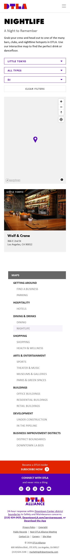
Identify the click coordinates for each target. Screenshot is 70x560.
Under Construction (32, 419)
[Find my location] (61, 119)
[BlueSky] (42, 489)
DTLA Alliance (39, 542)
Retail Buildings (28, 406)
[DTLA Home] (15, 6)
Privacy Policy (29, 527)
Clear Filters (35, 89)
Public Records (20, 531)
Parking (22, 295)
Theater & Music (28, 368)
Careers (36, 536)
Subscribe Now (32, 469)
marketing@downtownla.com (43, 551)
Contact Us (24, 536)
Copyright (43, 527)
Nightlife (23, 328)
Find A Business (27, 289)
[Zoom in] (61, 101)
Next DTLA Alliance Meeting (43, 531)
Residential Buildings (32, 400)
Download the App (35, 520)
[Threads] (35, 489)
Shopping (23, 342)
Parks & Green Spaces (31, 380)
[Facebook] (28, 489)
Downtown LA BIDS (30, 445)
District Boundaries (31, 439)
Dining (21, 322)
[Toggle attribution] (62, 180)
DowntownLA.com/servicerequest (42, 517)
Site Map (47, 536)
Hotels (21, 309)
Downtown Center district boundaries (35, 512)
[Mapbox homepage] (12, 180)
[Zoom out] (61, 107)
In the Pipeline (27, 426)
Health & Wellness (30, 348)
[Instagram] (21, 489)
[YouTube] (49, 489)
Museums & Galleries (32, 374)
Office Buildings (28, 394)
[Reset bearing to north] (61, 112)
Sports (21, 362)
